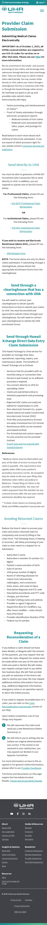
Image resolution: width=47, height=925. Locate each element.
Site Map (28, 900)
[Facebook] (18, 814)
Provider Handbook (31, 767)
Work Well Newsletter (34, 862)
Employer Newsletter (34, 851)
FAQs (38, 56)
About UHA (6, 828)
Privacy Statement (22, 906)
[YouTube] (11, 814)
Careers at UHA (8, 835)
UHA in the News (9, 854)
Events (5, 862)
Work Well (29, 839)
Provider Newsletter (33, 858)
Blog (4, 866)
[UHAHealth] (12, 9)
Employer (29, 831)
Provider (28, 835)
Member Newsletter (33, 854)
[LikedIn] (29, 814)
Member (28, 828)
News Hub (6, 851)
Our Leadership (8, 831)
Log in (41, 2)
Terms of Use (15, 900)
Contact (5, 839)
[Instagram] (23, 814)
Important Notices (10, 858)
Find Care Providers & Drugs (17, 2)
